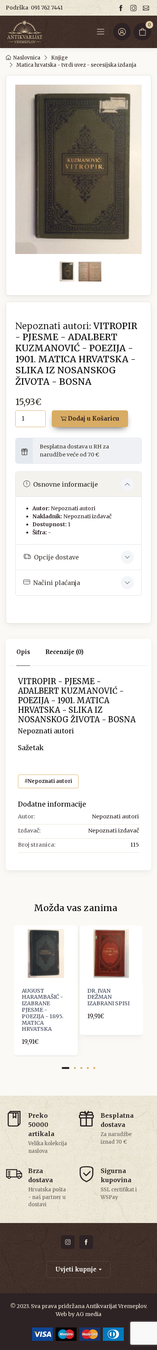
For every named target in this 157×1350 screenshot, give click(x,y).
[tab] (64, 652)
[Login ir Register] (122, 31)
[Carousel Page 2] (75, 1068)
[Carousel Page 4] (88, 1068)
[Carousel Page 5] (94, 1068)
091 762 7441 (47, 7)
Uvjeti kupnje (75, 1269)
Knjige (59, 58)
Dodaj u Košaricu (92, 418)
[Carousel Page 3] (81, 1068)
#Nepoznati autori (48, 781)
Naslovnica (26, 58)
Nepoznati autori (73, 508)
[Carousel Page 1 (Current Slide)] (65, 1068)
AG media (88, 1314)
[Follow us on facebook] (122, 8)
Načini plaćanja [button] (56, 583)
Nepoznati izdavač (87, 516)
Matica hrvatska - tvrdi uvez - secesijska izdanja (76, 65)
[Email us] (147, 8)
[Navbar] (100, 31)
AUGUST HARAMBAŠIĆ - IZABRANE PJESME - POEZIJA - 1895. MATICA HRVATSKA (42, 1010)
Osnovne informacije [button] (65, 484)
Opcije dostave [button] (56, 557)
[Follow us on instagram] (134, 8)
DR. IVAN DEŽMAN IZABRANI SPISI (108, 997)
